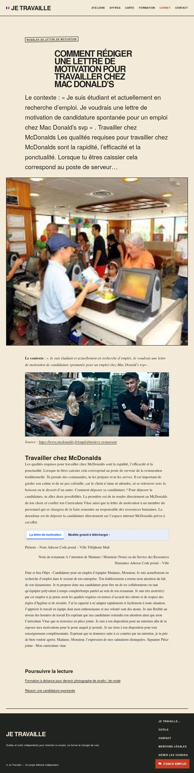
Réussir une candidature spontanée (50, 690)
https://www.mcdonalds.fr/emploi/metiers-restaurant (78, 441)
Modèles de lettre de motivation (52, 39)
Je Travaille (31, 7)
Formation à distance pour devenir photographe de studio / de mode (72, 680)
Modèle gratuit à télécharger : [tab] (89, 534)
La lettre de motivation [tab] (45, 534)
